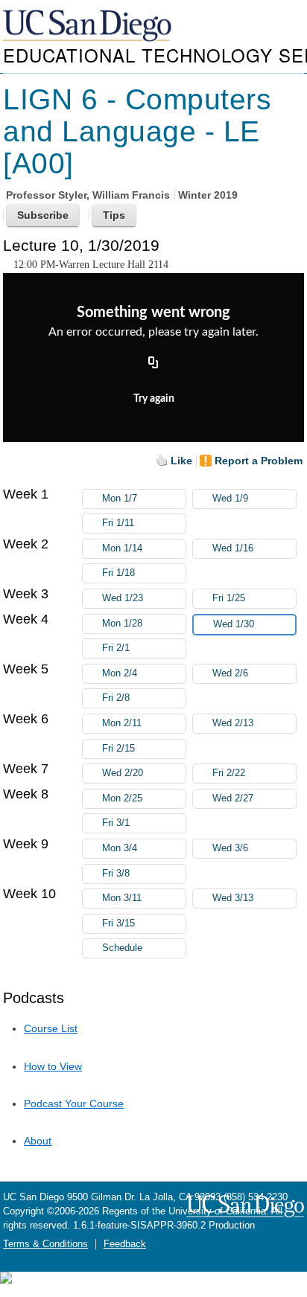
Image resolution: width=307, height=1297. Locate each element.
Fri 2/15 (118, 748)
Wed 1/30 (233, 624)
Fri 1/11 (118, 523)
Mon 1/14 (122, 548)
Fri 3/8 (116, 873)
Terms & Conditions (45, 1244)
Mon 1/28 (122, 623)
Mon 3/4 (119, 848)
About (37, 1141)
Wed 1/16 (232, 548)
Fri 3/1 (116, 823)
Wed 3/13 (232, 898)
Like (181, 461)
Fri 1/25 (228, 598)
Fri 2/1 (116, 648)
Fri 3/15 (118, 923)
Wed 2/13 (232, 723)
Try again (153, 399)
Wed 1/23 (122, 598)
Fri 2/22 (228, 773)
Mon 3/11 (122, 898)
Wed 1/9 (230, 498)
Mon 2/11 (122, 723)
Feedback (125, 1244)
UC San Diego (88, 26)
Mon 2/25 (122, 798)
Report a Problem (259, 461)
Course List (50, 1028)
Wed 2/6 (230, 673)
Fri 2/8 (116, 698)
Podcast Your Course (74, 1103)
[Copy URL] (153, 364)
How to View (53, 1066)
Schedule (122, 948)
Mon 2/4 (119, 673)
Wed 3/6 (230, 848)
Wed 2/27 (232, 798)
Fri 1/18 (118, 573)
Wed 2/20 (122, 773)
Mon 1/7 (119, 498)
